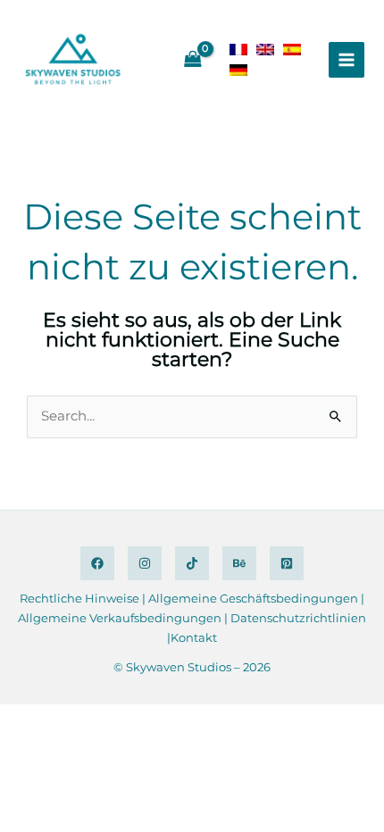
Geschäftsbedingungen (289, 598)
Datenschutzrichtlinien (298, 618)
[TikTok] (192, 563)
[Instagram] (145, 563)
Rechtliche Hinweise (79, 598)
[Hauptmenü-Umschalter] (346, 60)
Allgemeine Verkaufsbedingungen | (124, 618)
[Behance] (239, 563)
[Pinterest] (287, 563)
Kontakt (194, 637)
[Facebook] (97, 563)
